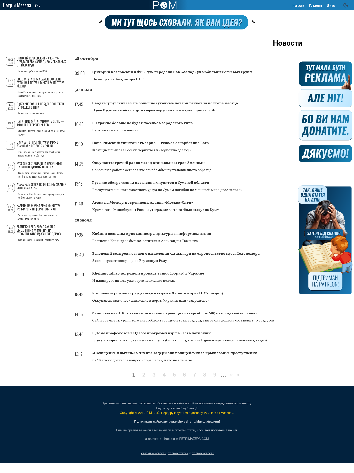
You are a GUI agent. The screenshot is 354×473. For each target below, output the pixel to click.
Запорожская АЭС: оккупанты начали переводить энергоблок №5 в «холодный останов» (174, 313)
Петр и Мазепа (17, 5)
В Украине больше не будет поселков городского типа (142, 123)
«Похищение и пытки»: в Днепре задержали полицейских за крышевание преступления (174, 353)
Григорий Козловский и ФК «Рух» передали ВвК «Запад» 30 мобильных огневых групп (172, 72)
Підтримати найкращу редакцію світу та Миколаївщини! (177, 421)
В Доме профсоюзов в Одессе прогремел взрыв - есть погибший (151, 333)
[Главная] (164, 5)
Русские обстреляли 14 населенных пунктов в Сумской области (150, 182)
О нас (331, 5)
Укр (37, 5)
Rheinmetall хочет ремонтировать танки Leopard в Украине (148, 273)
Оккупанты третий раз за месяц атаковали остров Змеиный (148, 163)
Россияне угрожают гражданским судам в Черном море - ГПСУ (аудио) (157, 293)
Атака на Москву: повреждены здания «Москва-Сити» (142, 202)
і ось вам (217, 430)
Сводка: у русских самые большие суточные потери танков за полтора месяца (165, 103)
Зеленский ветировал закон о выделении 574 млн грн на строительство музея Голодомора (176, 253)
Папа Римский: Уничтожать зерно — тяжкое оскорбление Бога (150, 143)
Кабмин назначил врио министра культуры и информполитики (151, 233)
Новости (298, 5)
